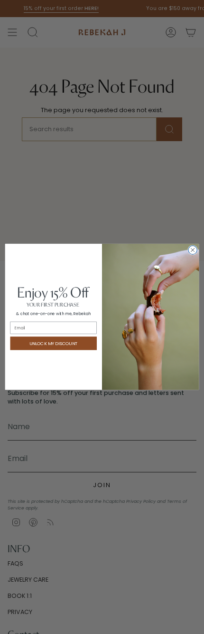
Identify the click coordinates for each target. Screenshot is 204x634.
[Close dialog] (192, 250)
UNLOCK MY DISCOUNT (53, 343)
